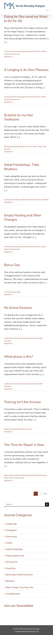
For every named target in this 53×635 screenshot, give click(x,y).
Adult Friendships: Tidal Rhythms (21, 167)
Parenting (16, 51)
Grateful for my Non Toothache (18, 117)
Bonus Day (12, 265)
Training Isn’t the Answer (22, 402)
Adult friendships (14, 549)
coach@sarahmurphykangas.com (27, 631)
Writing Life (11, 561)
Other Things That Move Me (14, 478)
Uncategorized (13, 593)
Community (8, 51)
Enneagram (11, 530)
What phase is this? (18, 356)
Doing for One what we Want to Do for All (25, 18)
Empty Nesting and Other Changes (22, 217)
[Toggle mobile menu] (47, 10)
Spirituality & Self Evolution (31, 51)
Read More (8, 57)
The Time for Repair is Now (24, 445)
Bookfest (45, 200)
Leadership (8, 338)
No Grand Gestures (18, 308)
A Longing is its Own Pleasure (26, 70)
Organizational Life (11, 475)
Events (9, 542)
